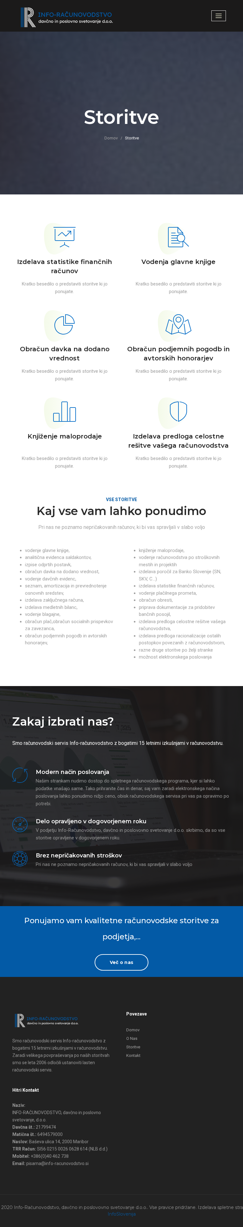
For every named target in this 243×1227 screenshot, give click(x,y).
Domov (111, 138)
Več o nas (121, 962)
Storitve (133, 1047)
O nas (131, 1038)
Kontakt (133, 1055)
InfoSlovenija (122, 1214)
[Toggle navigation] (218, 15)
